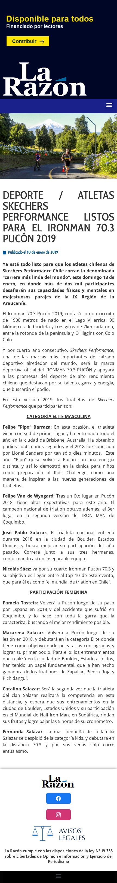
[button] (109, 104)
